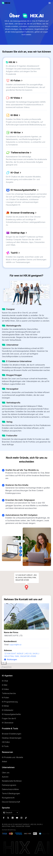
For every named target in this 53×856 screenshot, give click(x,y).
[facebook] (4, 818)
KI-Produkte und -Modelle (12, 757)
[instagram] (21, 818)
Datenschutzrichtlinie (10, 789)
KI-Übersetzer (7, 723)
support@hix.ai (15, 645)
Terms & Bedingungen (11, 793)
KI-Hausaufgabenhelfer (23, 190)
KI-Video (15, 98)
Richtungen (12, 659)
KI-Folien (15, 80)
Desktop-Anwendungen (11, 738)
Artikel (4, 761)
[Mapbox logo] (6, 667)
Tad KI (14, 252)
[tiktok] (26, 818)
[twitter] (8, 818)
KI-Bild (14, 115)
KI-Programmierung (10, 702)
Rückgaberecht (8, 798)
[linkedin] (12, 818)
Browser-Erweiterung (22, 212)
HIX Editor (6, 742)
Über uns (5, 773)
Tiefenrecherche (20, 152)
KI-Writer (16, 132)
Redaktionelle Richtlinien (12, 781)
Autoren (5, 777)
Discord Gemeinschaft (11, 802)
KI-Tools (5, 746)
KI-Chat (15, 172)
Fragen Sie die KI (9, 718)
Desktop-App (18, 232)
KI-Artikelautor (7, 710)
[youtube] (17, 818)
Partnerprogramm (9, 785)
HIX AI (12, 62)
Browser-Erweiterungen (11, 734)
